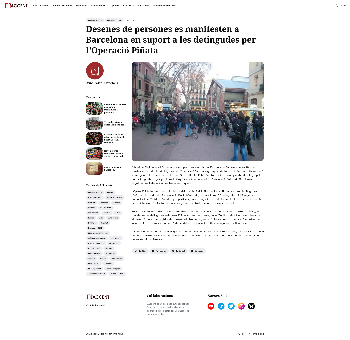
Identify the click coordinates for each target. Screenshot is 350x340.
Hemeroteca (117, 258)
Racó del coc (93, 263)
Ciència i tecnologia (96, 238)
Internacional (105, 208)
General (91, 208)
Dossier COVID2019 (96, 243)
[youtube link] (211, 306)
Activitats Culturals (96, 274)
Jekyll (120, 333)
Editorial (109, 248)
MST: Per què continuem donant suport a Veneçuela (114, 153)
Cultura (91, 203)
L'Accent (108, 263)
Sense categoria (113, 268)
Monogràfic (110, 253)
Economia (81, 5)
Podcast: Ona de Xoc (164, 5)
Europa (91, 218)
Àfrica (118, 213)
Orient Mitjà (93, 213)
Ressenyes (114, 243)
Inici (35, 5)
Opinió (110, 192)
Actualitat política (114, 197)
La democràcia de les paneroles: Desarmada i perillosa (115, 108)
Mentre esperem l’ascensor (112, 168)
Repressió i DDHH (114, 20)
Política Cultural (116, 274)
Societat (104, 223)
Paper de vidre (94, 253)
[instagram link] (241, 306)
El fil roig (92, 223)
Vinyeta (91, 258)
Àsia (101, 218)
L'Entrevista (143, 5)
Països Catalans (95, 20)
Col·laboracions (94, 197)
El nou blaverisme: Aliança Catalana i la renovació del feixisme (114, 138)
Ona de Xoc (115, 238)
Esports (103, 258)
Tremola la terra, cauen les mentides (114, 123)
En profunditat (94, 248)
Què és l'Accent (95, 305)
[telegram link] (221, 306)
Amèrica (106, 213)
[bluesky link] (251, 306)
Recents (44, 5)
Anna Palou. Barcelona (102, 83)
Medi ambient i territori (98, 233)
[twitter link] (231, 306)
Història (116, 203)
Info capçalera (94, 268)
